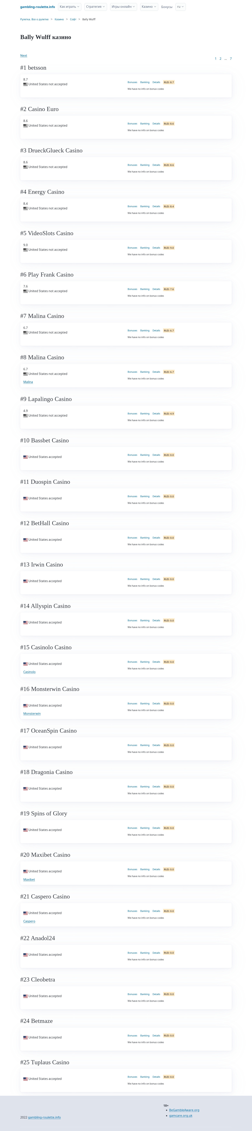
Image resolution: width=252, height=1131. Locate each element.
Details (156, 82)
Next (23, 55)
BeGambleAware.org (184, 1110)
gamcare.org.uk (180, 1116)
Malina (28, 382)
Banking (144, 82)
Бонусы (166, 7)
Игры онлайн (122, 7)
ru (178, 7)
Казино (147, 7)
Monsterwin (32, 714)
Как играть (68, 7)
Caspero (29, 921)
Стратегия (94, 7)
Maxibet (29, 879)
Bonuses (132, 82)
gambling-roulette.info (44, 1117)
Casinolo (29, 672)
